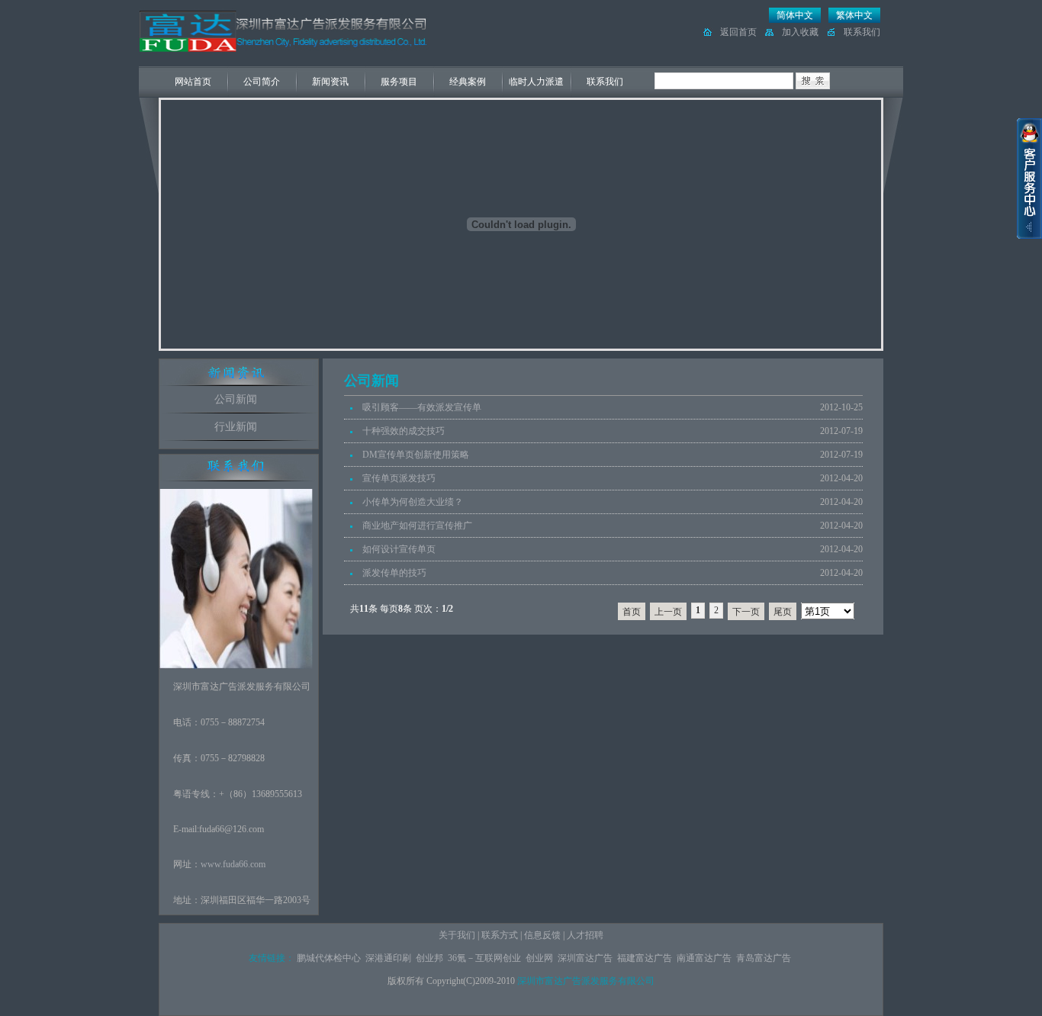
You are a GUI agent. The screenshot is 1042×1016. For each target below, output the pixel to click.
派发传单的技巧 (394, 572)
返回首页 (738, 32)
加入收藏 (800, 32)
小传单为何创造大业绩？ (412, 502)
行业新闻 (235, 426)
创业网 (539, 958)
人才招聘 (585, 935)
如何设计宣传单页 (399, 549)
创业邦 (429, 958)
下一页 (746, 611)
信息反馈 (542, 935)
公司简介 (261, 81)
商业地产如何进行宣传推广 (417, 525)
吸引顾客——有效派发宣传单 (421, 407)
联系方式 (499, 935)
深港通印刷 (388, 958)
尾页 (782, 611)
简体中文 (795, 15)
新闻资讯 (330, 81)
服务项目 (399, 81)
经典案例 (467, 81)
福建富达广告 (644, 958)
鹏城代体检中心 (329, 958)
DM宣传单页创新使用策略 (415, 454)
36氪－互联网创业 (484, 958)
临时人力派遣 (536, 81)
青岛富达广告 (763, 958)
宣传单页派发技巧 (399, 478)
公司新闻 (235, 399)
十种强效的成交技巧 (403, 431)
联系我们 (862, 32)
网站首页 (193, 81)
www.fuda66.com (233, 864)
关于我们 (457, 935)
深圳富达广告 (585, 958)
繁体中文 (854, 15)
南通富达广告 (704, 958)
